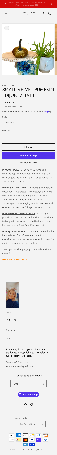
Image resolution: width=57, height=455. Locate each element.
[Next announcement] (52, 4)
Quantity (6, 130)
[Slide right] (35, 80)
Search (9, 338)
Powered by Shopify (39, 450)
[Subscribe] (43, 383)
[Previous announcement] (5, 4)
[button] (6, 13)
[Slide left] (22, 80)
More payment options (28, 163)
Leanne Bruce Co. (23, 450)
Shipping (5, 106)
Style (4, 117)
